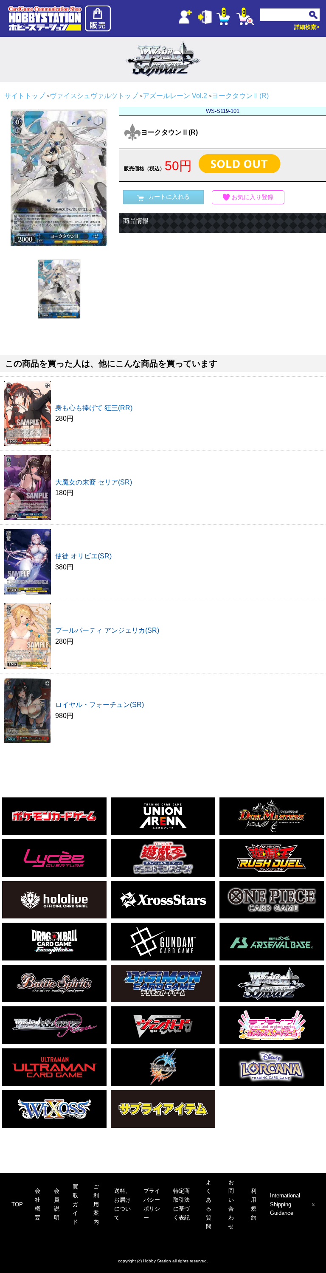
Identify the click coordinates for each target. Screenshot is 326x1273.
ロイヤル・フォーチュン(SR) (99, 704)
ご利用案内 (96, 1204)
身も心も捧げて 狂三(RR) (93, 407)
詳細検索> (307, 27)
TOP (17, 1204)
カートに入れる (169, 197)
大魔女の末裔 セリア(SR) (93, 482)
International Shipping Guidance (285, 1204)
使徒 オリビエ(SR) (83, 556)
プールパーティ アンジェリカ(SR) (107, 630)
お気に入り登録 (252, 197)
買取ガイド (75, 1204)
